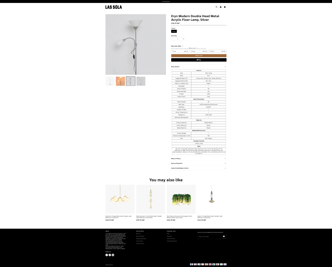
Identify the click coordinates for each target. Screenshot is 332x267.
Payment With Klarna (172, 241)
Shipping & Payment (141, 238)
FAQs (168, 233)
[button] (216, 7)
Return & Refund (140, 236)
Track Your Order (171, 238)
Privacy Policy (139, 241)
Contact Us (169, 236)
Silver (174, 31)
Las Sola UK (110, 264)
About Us (138, 233)
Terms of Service (140, 243)
